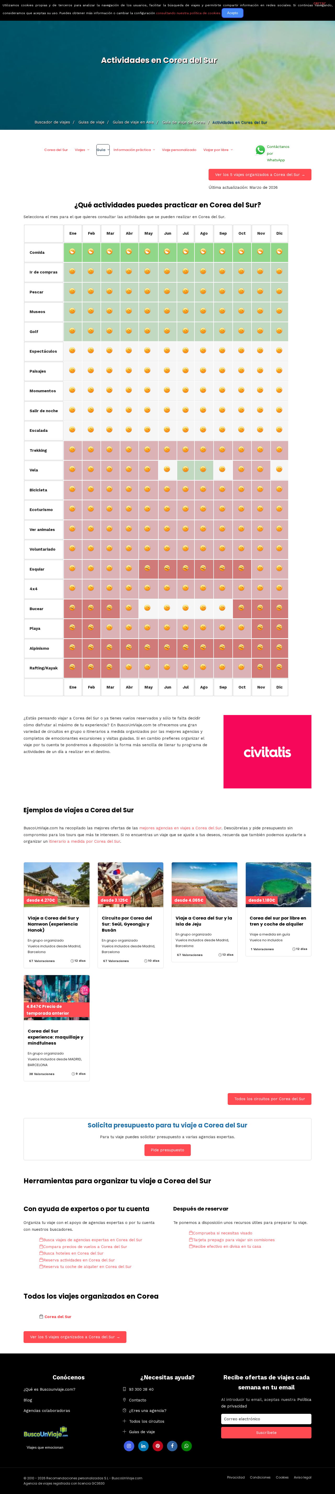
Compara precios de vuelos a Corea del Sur (85, 1246)
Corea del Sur (56, 149)
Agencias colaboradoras (47, 1410)
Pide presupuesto (167, 1150)
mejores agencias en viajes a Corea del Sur (180, 828)
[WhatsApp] (186, 1446)
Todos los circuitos (146, 1421)
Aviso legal (302, 1477)
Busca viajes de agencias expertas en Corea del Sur (92, 1240)
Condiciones (260, 1477)
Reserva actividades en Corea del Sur (79, 1260)
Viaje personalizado (179, 149)
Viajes (80, 149)
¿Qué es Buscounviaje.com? (49, 1389)
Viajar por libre (215, 149)
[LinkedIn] (143, 1446)
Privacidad (236, 1477)
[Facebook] (172, 1446)
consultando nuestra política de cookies (188, 13)
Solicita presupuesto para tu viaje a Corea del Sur (167, 1125)
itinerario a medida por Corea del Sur (84, 841)
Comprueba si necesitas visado (222, 1233)
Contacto (137, 1400)
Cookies (282, 1477)
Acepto (232, 13)
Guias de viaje (142, 1431)
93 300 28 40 (141, 1389)
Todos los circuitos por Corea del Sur (269, 1099)
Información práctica (132, 149)
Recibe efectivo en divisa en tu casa (227, 1246)
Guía (101, 149)
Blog (28, 1400)
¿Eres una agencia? (147, 1410)
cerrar (320, 3)
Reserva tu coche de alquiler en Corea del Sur (87, 1266)
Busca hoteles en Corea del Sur (73, 1253)
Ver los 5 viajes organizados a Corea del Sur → (260, 174)
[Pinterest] (158, 1446)
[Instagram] (129, 1446)
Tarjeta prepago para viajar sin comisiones (234, 1240)
